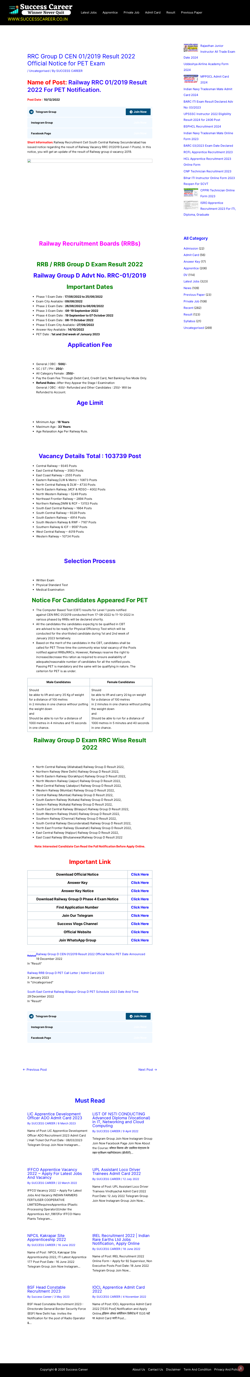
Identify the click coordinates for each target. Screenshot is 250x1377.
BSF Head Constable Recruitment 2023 (46, 1289)
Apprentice (110, 12)
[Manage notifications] (241, 1368)
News (187, 288)
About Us (138, 1369)
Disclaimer (173, 1369)
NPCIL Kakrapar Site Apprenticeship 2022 (46, 1237)
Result (170, 12)
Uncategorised (39, 71)
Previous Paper (191, 12)
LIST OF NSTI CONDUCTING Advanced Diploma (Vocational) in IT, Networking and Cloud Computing (121, 1120)
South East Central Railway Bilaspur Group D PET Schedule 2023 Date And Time (82, 992)
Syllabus (189, 321)
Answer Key (192, 261)
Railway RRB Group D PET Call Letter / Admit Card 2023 (65, 973)
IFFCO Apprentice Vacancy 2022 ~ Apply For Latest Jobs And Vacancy (54, 1173)
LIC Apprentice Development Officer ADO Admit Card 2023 (54, 1116)
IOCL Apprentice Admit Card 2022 (118, 1289)
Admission (191, 248)
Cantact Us (155, 1369)
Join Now (140, 112)
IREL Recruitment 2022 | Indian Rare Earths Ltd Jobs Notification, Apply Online (121, 1239)
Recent (188, 308)
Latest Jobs (89, 12)
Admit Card (153, 12)
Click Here (140, 874)
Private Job (131, 12)
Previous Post (35, 1069)
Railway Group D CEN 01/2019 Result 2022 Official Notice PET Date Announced (90, 954)
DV (186, 275)
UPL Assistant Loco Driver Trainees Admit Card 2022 (116, 1171)
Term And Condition (197, 1369)
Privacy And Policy (227, 1369)
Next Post (147, 1069)
